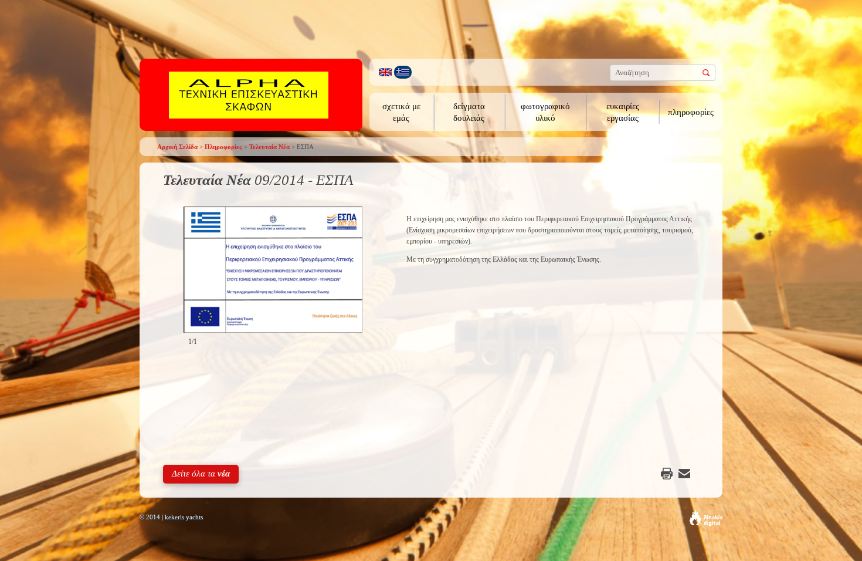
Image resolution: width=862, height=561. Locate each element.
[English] (385, 72)
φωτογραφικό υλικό (545, 112)
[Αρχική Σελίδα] (248, 94)
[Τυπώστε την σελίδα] (667, 473)
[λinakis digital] (706, 517)
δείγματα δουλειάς (469, 112)
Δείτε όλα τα (201, 473)
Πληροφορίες (223, 146)
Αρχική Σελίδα (177, 146)
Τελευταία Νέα (269, 146)
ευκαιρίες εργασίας (622, 112)
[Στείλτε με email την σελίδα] (684, 473)
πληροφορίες (691, 112)
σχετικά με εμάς (401, 112)
